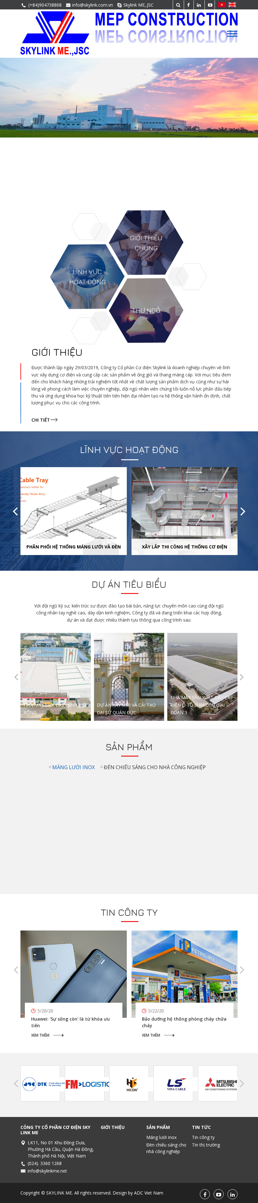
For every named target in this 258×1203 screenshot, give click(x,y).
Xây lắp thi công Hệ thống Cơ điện (184, 547)
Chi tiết (40, 420)
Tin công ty (129, 912)
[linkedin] (198, 4)
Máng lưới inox (73, 767)
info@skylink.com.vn (92, 5)
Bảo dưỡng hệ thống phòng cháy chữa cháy (184, 1022)
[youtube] (210, 4)
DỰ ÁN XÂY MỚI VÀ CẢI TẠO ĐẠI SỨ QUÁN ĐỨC (46, 660)
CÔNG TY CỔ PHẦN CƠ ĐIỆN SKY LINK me (55, 1130)
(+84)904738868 (45, 5)
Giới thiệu (56, 352)
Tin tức (201, 1127)
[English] (232, 4)
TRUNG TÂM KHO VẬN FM (198, 712)
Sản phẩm (129, 747)
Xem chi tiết (46, 699)
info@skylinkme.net (47, 1171)
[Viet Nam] (221, 4)
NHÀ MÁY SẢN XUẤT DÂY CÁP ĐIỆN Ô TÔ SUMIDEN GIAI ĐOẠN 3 (120, 656)
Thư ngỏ (146, 310)
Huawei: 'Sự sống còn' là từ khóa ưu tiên (70, 1022)
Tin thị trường (206, 1145)
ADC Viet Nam (148, 1193)
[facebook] (188, 4)
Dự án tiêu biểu (129, 584)
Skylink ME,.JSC (138, 5)
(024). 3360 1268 (45, 1163)
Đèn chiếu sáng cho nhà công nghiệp (155, 767)
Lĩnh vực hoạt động (129, 449)
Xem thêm (40, 1035)
